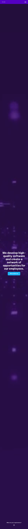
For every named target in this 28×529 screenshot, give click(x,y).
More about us (14, 273)
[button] (25, 2)
